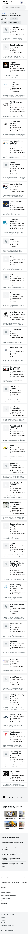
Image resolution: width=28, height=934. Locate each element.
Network (5, 3)
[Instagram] (10, 914)
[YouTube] (13, 914)
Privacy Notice (4, 920)
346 (21, 797)
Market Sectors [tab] (15, 882)
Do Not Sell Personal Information (7, 925)
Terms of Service (4, 922)
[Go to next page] (24, 797)
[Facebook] (4, 914)
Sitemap (2, 928)
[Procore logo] (7, 2)
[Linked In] (1, 914)
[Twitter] (7, 914)
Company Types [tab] (6, 882)
